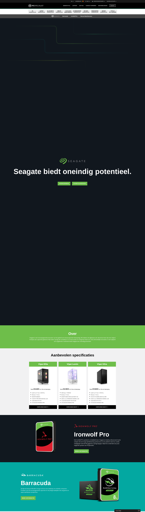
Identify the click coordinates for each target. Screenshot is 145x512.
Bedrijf (112, 5)
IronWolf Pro (74, 16)
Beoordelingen (102, 5)
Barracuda (65, 16)
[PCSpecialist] (35, 5)
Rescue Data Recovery (86, 16)
